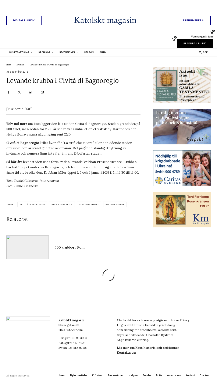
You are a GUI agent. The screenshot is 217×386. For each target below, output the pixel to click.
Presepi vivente (115, 204)
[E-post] (42, 92)
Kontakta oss (127, 352)
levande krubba (90, 204)
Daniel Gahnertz (62, 204)
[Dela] (8, 92)
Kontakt (190, 375)
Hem (62, 375)
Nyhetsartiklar (19, 52)
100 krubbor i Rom (70, 247)
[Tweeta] (19, 92)
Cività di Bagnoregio (33, 204)
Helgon (89, 52)
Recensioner (67, 52)
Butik (103, 52)
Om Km (204, 375)
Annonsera (174, 375)
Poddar (146, 375)
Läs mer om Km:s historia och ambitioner (148, 348)
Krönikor (44, 52)
